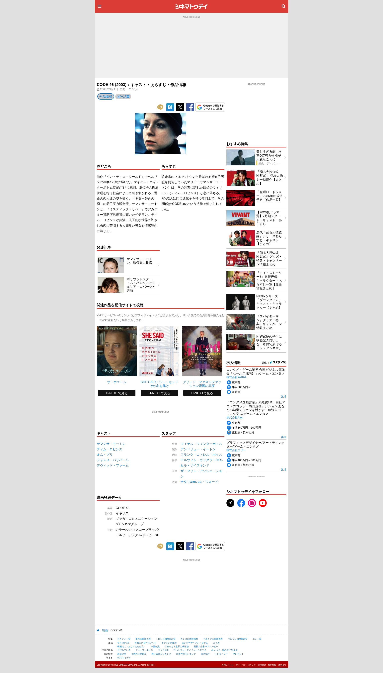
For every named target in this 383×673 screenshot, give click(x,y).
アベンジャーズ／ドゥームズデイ (189, 649)
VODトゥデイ (124, 657)
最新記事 (121, 653)
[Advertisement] (191, 48)
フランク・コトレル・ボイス (201, 454)
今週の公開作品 (138, 653)
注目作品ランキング (186, 653)
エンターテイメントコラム (195, 642)
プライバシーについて (246, 664)
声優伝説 (155, 646)
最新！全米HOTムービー (206, 646)
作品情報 (105, 96)
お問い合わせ (228, 664)
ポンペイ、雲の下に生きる (224, 649)
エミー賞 (257, 638)
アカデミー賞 (123, 638)
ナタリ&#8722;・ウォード (199, 481)
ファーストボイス (144, 649)
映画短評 (205, 653)
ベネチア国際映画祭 (213, 638)
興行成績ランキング (161, 653)
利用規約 (262, 664)
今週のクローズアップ (145, 642)
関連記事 (123, 96)
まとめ (216, 642)
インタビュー (221, 653)
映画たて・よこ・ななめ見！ (131, 646)
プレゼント (238, 653)
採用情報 (272, 664)
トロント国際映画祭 (166, 638)
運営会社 (282, 664)
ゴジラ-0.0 (163, 649)
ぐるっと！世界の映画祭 (177, 646)
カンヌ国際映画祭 (189, 638)
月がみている (123, 649)
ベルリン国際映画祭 (238, 638)
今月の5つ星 (123, 642)
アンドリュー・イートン (198, 449)
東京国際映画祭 (143, 638)
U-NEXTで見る (117, 393)
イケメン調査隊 (169, 642)
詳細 (283, 396)
